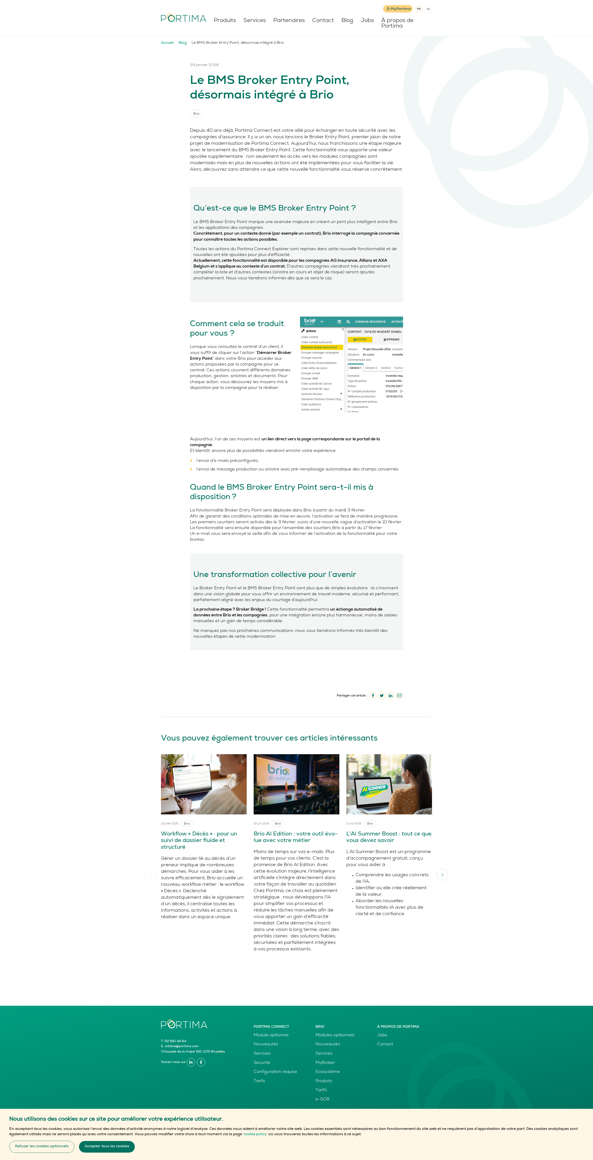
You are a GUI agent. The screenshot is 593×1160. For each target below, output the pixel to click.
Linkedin (191, 1062)
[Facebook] (373, 695)
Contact (323, 21)
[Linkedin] (390, 695)
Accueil (167, 43)
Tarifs (259, 1081)
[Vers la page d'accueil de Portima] (183, 17)
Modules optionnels (334, 1035)
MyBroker (325, 1063)
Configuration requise (275, 1072)
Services (254, 21)
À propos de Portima (397, 23)
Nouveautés (266, 1044)
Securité (262, 1063)
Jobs (367, 21)
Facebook (201, 1062)
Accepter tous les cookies (107, 1146)
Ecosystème (327, 1072)
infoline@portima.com (182, 1046)
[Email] (399, 695)
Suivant (442, 874)
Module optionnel (271, 1035)
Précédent (150, 874)
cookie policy (255, 1134)
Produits (225, 21)
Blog (347, 21)
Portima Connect (271, 1027)
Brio (319, 1027)
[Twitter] (381, 695)
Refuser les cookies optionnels (42, 1146)
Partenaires (289, 21)
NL (428, 9)
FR (419, 9)
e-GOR (322, 1099)
